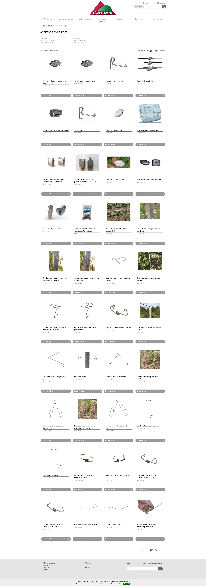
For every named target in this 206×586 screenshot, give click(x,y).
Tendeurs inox (79, 130)
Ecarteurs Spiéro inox (50, 475)
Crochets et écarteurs (48, 40)
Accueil (44, 26)
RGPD (45, 569)
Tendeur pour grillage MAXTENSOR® (56, 130)
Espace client (150, 3)
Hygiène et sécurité (84, 19)
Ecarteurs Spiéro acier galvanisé (148, 426)
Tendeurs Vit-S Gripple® (51, 229)
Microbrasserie (157, 19)
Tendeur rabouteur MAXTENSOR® (149, 180)
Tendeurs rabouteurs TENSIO (116, 180)
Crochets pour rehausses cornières (118, 327)
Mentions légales (49, 563)
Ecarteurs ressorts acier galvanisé (86, 524)
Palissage (138, 19)
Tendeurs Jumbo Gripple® (115, 130)
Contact (163, 3)
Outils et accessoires (79, 42)
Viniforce (88, 563)
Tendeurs (44, 38)
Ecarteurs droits (80, 377)
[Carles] (103, 8)
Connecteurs (77, 38)
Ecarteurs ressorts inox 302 (115, 524)
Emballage (120, 19)
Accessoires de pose (62, 26)
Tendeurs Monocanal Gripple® (147, 130)
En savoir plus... (48, 95)
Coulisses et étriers (47, 42)
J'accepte (127, 584)
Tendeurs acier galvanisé (114, 81)
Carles (87, 567)
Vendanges (48, 19)
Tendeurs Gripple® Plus (145, 81)
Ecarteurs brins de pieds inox (116, 377)
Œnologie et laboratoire (102, 20)
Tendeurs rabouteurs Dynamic (84, 81)
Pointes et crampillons (79, 40)
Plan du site (47, 565)
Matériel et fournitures (66, 19)
